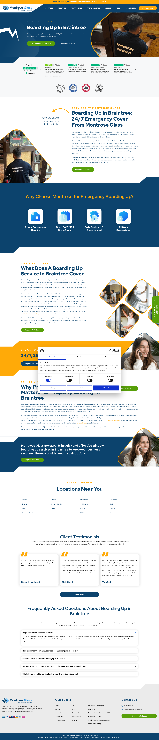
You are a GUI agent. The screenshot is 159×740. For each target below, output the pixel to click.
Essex (24, 508)
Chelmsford (113, 500)
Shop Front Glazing (94, 724)
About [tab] (107, 357)
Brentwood (84, 500)
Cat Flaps (91, 709)
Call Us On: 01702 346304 (41, 43)
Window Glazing (82, 423)
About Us (62, 8)
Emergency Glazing (114, 420)
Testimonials (76, 8)
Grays (53, 508)
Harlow (82, 508)
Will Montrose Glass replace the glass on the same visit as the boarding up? (54, 666)
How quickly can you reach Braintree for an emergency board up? (50, 651)
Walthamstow (84, 513)
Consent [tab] (52, 357)
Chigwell (25, 504)
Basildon (25, 500)
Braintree (40, 22)
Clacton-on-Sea (56, 504)
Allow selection (79, 388)
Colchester (84, 504)
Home (29, 22)
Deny (53, 388)
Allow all (106, 388)
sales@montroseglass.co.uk (133, 710)
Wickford (112, 513)
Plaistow (112, 508)
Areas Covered (93, 8)
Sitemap (74, 720)
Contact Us (131, 8)
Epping (112, 504)
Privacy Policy (76, 716)
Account (109, 8)
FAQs (73, 706)
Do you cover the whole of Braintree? (38, 632)
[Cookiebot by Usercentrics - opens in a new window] (111, 350)
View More (79, 594)
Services (49, 8)
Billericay (54, 500)
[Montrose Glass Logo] (17, 8)
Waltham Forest (56, 513)
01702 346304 (129, 706)
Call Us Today (147, 8)
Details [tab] (79, 357)
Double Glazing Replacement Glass (100, 713)
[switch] (69, 380)
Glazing (34, 22)
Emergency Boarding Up (96, 706)
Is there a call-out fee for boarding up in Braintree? (43, 658)
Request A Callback (69, 43)
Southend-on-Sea (28, 513)
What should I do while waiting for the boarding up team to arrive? (50, 674)
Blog (119, 8)
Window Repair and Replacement (34, 314)
